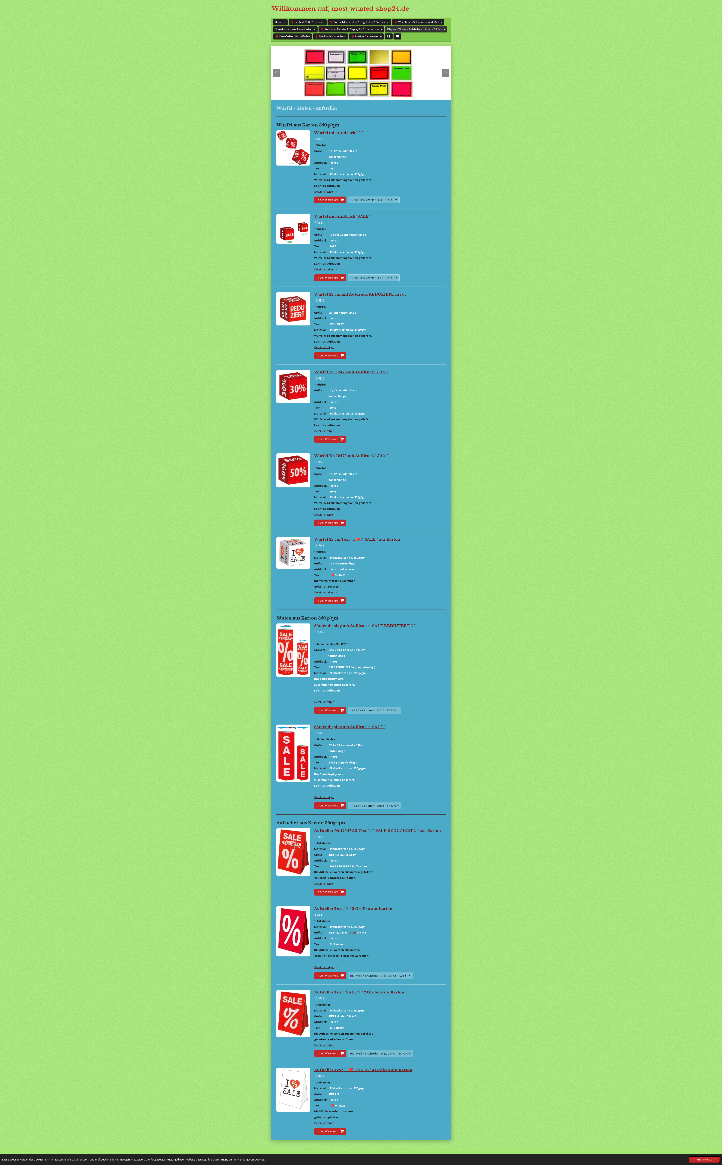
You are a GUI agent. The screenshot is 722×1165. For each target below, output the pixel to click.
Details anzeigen (324, 191)
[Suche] (389, 36)
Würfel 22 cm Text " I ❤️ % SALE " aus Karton (357, 539)
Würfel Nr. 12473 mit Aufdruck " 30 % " (351, 372)
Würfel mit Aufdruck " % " (338, 133)
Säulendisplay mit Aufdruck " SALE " (349, 727)
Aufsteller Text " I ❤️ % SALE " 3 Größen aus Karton (363, 1070)
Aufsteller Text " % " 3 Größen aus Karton (353, 908)
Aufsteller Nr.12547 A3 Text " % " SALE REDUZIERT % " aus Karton (377, 830)
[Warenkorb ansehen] (397, 36)
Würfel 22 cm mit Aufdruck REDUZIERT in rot (360, 294)
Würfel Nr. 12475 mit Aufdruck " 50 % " (351, 456)
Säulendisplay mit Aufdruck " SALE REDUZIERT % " (364, 626)
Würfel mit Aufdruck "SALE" (342, 216)
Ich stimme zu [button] (704, 1159)
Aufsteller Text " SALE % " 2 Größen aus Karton (359, 992)
